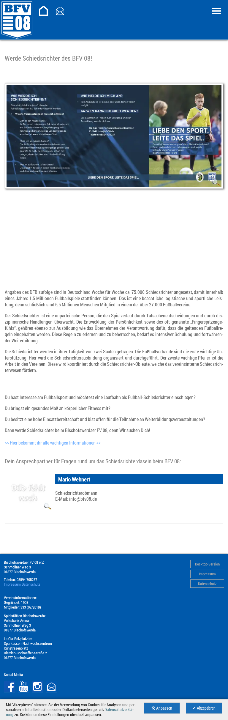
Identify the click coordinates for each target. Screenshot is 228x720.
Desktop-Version (207, 564)
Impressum (207, 573)
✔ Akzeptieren (204, 708)
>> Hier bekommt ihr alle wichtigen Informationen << (53, 442)
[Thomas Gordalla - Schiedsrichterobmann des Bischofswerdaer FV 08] (28, 492)
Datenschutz (207, 583)
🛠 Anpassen (161, 708)
